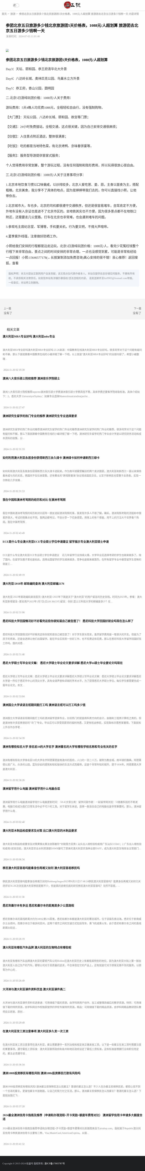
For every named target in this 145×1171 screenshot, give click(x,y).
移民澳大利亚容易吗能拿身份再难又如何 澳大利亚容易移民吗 (41, 867)
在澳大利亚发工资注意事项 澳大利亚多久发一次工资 (35, 1031)
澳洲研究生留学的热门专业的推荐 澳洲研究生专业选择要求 (40, 415)
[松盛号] (72, 8)
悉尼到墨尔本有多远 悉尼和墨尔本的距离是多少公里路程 (38, 905)
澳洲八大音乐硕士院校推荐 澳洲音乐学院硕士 (31, 378)
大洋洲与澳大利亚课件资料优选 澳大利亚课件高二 (34, 989)
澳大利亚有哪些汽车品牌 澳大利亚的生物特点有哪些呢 (37, 947)
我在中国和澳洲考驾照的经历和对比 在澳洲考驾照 (34, 499)
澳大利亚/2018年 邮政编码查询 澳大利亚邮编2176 (33, 583)
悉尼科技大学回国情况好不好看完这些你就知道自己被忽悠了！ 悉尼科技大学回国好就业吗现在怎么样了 (68, 621)
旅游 (12, 14)
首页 (4, 14)
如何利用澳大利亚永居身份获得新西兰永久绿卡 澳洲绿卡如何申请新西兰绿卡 (51, 457)
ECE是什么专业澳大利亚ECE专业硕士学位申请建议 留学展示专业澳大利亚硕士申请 (56, 541)
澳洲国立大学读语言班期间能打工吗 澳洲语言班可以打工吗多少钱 (44, 704)
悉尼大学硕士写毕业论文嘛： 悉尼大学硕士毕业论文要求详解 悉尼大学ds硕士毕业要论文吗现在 (63, 662)
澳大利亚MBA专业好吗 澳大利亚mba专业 (29, 336)
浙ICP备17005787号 (55, 1163)
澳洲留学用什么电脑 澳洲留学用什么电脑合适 (31, 788)
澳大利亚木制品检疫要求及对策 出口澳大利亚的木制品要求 (40, 830)
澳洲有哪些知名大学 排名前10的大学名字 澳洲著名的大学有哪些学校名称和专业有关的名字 (60, 746)
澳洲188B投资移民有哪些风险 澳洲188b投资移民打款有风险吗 (41, 1073)
